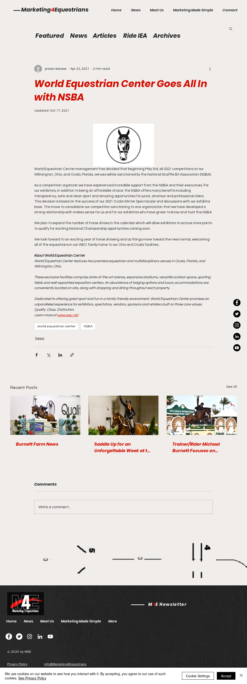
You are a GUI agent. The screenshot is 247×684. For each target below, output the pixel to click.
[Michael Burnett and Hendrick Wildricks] (45, 415)
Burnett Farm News (37, 444)
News (39, 338)
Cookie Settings (198, 675)
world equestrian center (56, 326)
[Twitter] (19, 636)
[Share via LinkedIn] (60, 355)
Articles (105, 36)
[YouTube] (236, 347)
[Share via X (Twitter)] (48, 355)
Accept (226, 675)
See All (231, 386)
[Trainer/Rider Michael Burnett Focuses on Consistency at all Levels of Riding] (202, 415)
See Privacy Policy (32, 678)
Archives (166, 36)
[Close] (241, 675)
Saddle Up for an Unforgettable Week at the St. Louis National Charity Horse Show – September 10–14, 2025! (123, 447)
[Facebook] (9, 636)
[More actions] (210, 69)
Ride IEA (135, 36)
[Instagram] (236, 325)
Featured (49, 36)
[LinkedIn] (236, 336)
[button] (230, 28)
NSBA (88, 326)
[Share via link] (72, 355)
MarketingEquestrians (55, 9)
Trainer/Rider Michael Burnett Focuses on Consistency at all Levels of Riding (199, 447)
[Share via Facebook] (36, 355)
